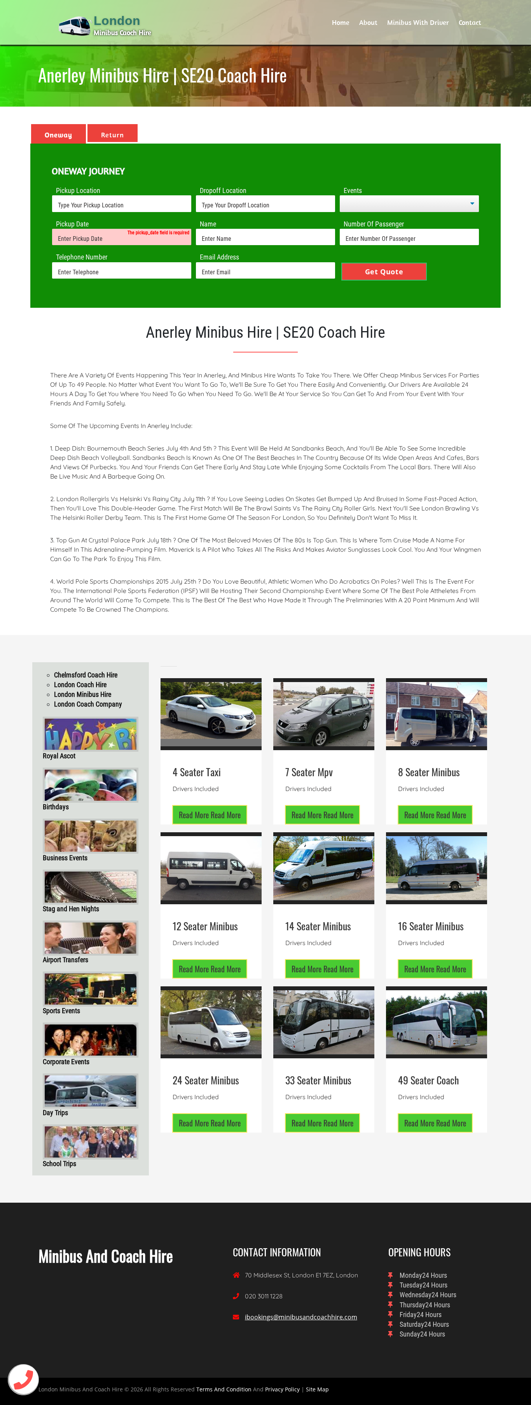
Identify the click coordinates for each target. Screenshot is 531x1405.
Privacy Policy (282, 1389)
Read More (210, 815)
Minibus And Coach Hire (105, 1255)
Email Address (219, 257)
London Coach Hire (80, 685)
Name (208, 224)
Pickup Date (72, 224)
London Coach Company (88, 704)
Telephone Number (81, 257)
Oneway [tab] (58, 134)
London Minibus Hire (82, 694)
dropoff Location (223, 190)
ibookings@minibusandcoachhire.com (301, 1317)
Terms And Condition (224, 1389)
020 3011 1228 (264, 1296)
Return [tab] (112, 134)
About (368, 22)
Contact (470, 22)
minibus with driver (418, 22)
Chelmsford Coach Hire (85, 675)
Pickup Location (78, 190)
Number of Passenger (374, 224)
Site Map (317, 1389)
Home (340, 22)
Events (353, 190)
